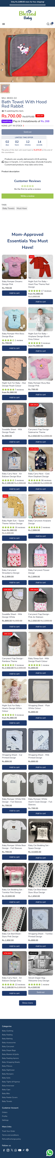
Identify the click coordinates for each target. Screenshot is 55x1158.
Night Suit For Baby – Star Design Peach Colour (14, 384)
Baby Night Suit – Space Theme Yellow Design (13, 522)
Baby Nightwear (8, 1070)
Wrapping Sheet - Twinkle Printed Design (40, 935)
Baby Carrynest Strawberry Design (10, 571)
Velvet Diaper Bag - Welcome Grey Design (38, 979)
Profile (4, 1116)
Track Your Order (8, 1131)
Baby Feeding (7, 1035)
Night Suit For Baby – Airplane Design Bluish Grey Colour (39, 336)
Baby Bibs (6, 1093)
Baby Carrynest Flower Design (39, 571)
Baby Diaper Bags (9, 1050)
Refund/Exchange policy (11, 1139)
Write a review (28, 196)
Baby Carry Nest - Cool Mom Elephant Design (39, 475)
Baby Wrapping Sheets (11, 1062)
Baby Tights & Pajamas (11, 1082)
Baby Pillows (7, 1066)
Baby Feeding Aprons (10, 1058)
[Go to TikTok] (23, 1150)
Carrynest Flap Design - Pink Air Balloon (39, 615)
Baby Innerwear (8, 1085)
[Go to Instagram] (8, 1150)
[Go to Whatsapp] (15, 1150)
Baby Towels (8, 208)
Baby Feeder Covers (10, 1097)
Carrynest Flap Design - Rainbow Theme (13, 660)
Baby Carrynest (8, 1046)
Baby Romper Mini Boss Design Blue (13, 335)
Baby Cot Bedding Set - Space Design (39, 847)
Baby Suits (6, 1078)
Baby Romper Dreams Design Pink (12, 283)
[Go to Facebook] (4, 1150)
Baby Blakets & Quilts (10, 1054)
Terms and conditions (10, 1135)
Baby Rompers (8, 1074)
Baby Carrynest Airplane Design (39, 522)
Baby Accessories (9, 1042)
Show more (27, 1003)
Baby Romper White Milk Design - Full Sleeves (13, 800)
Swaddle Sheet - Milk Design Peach (12, 431)
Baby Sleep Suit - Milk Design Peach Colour (38, 660)
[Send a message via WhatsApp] (50, 1153)
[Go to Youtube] (19, 1150)
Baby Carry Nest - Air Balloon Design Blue (12, 475)
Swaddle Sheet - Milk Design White (12, 615)
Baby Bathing (7, 1038)
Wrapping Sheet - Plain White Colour (39, 707)
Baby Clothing (7, 1031)
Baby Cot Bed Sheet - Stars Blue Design (38, 891)
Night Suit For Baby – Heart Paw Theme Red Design (38, 284)
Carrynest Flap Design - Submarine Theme (39, 431)
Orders (4, 1112)
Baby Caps (6, 1089)
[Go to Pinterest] (27, 1150)
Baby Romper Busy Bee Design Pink (39, 384)
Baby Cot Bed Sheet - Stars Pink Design (12, 935)
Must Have (22, 208)
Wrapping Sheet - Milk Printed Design (38, 756)
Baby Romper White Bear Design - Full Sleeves (14, 847)
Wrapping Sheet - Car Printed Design (12, 756)
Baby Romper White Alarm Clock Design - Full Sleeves (40, 802)
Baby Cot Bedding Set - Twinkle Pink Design (13, 891)
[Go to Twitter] (12, 1150)
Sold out (27, 132)
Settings (5, 1120)
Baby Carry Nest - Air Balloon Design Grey (12, 979)
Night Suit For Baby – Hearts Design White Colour (12, 708)
